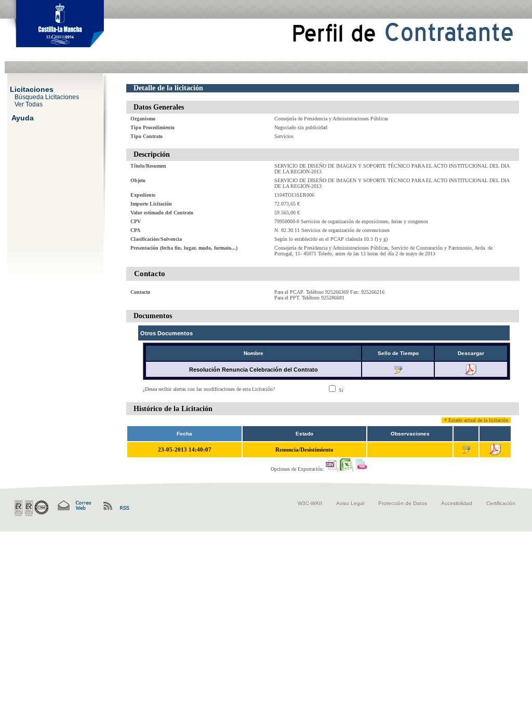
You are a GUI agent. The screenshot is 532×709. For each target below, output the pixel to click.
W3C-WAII (310, 503)
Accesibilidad (456, 503)
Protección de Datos (402, 503)
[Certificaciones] (31, 508)
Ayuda (22, 117)
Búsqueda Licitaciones (47, 96)
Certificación (500, 503)
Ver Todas (29, 103)
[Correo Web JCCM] (73, 505)
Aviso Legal (350, 503)
